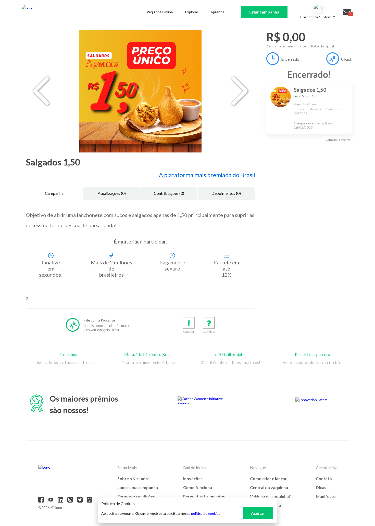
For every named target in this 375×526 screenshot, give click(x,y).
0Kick (346, 59)
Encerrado (290, 59)
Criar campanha (264, 11)
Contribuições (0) (169, 193)
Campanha (54, 193)
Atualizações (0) (112, 193)
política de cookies (205, 513)
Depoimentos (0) (226, 193)
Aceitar (258, 513)
